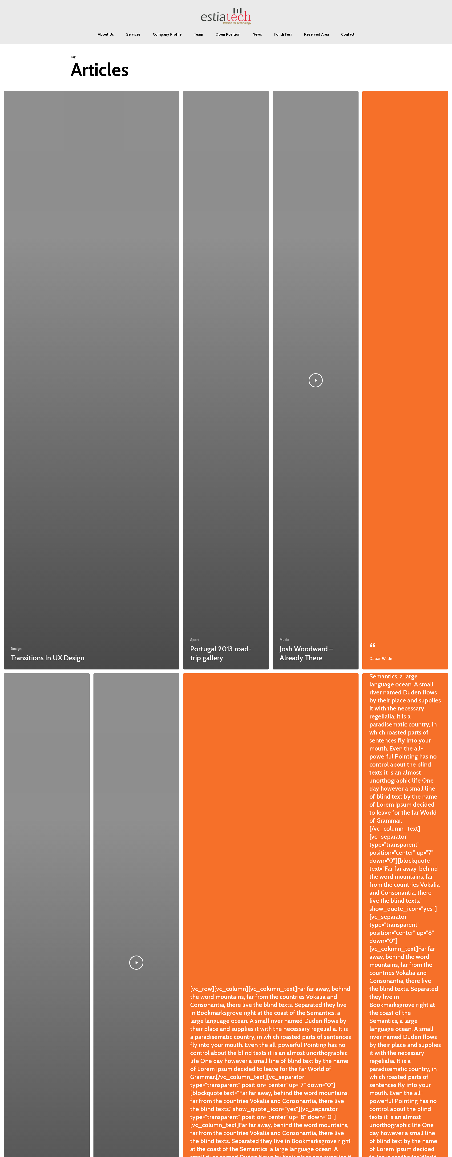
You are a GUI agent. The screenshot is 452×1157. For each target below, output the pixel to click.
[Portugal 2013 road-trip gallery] (226, 380)
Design (16, 649)
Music (284, 640)
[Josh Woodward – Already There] (316, 380)
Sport (194, 640)
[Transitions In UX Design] (91, 380)
